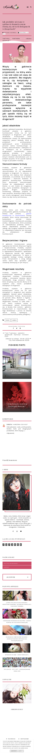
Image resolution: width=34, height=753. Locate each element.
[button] (24, 3)
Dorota (9, 424)
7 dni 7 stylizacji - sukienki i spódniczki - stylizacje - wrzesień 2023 (17, 334)
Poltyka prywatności (11, 563)
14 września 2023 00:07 (20, 424)
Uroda (8, 320)
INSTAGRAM (24, 738)
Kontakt (6, 567)
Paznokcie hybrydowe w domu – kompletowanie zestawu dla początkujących (17, 638)
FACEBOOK (11, 738)
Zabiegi (14, 320)
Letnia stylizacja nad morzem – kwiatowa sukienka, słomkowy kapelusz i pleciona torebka (17, 604)
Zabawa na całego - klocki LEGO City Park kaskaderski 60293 (17, 339)
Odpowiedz (10, 433)
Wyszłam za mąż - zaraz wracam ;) (17, 654)
